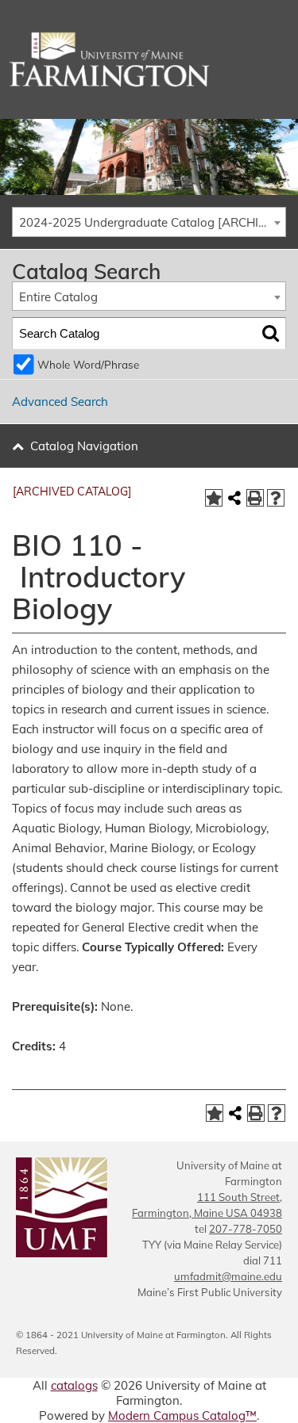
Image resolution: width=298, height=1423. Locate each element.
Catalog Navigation (84, 445)
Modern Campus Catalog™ (182, 1415)
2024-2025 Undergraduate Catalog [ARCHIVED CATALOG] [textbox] (152, 222)
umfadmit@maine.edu (228, 1276)
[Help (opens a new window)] (275, 498)
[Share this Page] (234, 498)
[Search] (270, 333)
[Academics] (149, 59)
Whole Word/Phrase (88, 364)
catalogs (74, 1385)
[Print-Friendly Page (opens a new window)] (255, 498)
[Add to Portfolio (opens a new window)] (214, 498)
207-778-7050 (245, 1228)
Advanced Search (60, 401)
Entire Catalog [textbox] (58, 296)
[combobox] (149, 222)
